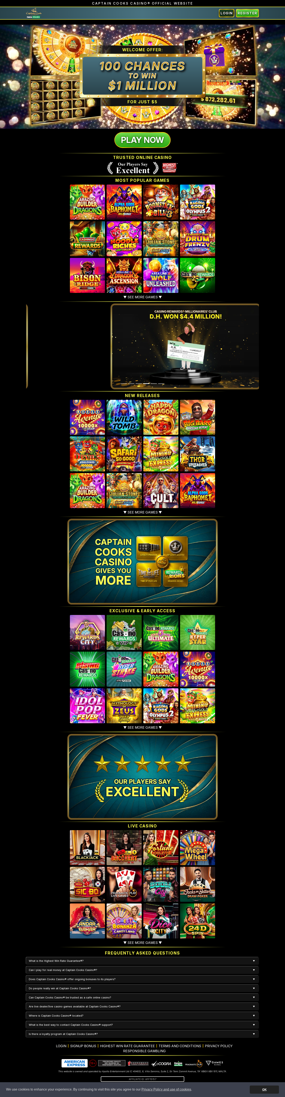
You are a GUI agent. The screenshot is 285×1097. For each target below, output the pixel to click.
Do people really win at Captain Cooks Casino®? (60, 988)
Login (227, 13)
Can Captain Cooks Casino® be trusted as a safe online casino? (70, 997)
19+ (93, 1063)
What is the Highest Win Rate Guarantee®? (56, 960)
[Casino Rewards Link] (178, 1063)
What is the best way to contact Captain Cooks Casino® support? (71, 1024)
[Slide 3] (139, 383)
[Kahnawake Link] (138, 1063)
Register (247, 13)
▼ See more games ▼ (142, 297)
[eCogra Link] (161, 1063)
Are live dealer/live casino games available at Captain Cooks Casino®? (75, 1006)
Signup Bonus (83, 1046)
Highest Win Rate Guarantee (127, 1046)
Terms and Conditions (180, 1046)
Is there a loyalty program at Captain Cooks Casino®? (63, 1034)
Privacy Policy (219, 1046)
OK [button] (264, 1089)
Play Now (142, 140)
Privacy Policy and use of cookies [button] (166, 1089)
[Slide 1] (124, 383)
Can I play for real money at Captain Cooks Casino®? (63, 970)
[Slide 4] (146, 383)
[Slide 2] (131, 383)
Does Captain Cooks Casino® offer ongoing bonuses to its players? (72, 979)
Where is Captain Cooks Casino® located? (56, 1015)
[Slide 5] (154, 383)
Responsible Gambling (144, 1051)
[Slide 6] (161, 383)
